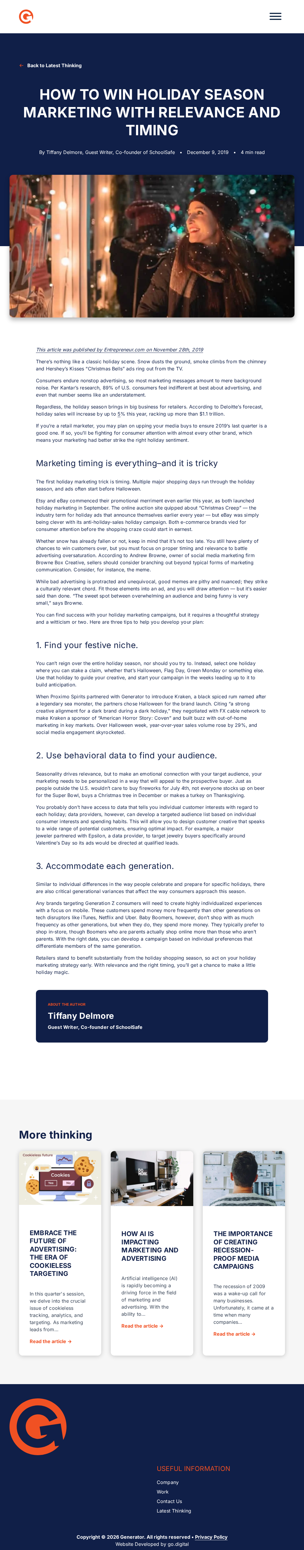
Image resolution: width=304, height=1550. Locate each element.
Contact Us (169, 1501)
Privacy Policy (211, 1537)
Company (168, 1482)
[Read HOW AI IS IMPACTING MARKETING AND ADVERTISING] (152, 1179)
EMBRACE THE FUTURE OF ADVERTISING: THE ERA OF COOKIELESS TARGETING (53, 1253)
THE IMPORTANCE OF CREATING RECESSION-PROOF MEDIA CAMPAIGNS (243, 1250)
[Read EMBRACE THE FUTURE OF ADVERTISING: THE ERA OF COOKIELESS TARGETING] (60, 1179)
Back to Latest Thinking (54, 65)
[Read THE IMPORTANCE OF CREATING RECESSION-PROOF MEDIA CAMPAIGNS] (244, 1179)
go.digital (178, 1544)
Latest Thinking (174, 1511)
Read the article (51, 1341)
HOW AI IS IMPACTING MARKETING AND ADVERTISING (149, 1246)
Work (163, 1492)
